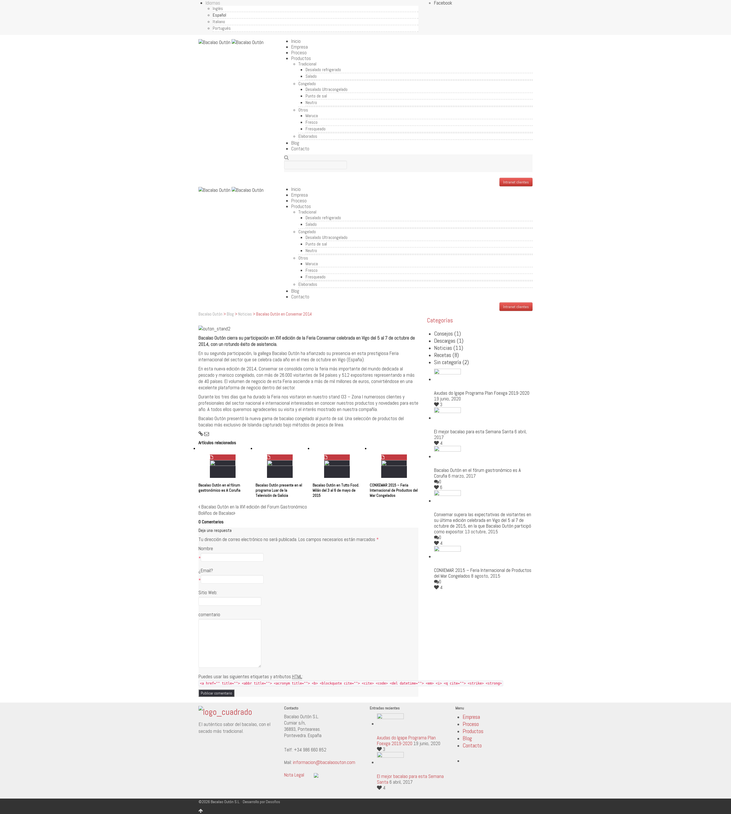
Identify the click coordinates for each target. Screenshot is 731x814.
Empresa (299, 47)
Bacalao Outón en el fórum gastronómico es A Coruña (219, 487)
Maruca (312, 116)
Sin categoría (451, 362)
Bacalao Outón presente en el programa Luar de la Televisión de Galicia (279, 490)
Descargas (448, 340)
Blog (295, 143)
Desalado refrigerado (323, 70)
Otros (303, 110)
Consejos (447, 333)
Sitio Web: (207, 592)
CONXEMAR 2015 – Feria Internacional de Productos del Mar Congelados (394, 490)
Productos (301, 58)
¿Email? (205, 570)
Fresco (312, 122)
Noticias (245, 314)
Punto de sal (316, 96)
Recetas (446, 355)
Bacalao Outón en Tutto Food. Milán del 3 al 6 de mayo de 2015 (336, 490)
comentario (209, 614)
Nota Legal (294, 775)
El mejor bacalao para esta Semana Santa (473, 431)
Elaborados (307, 136)
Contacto (300, 148)
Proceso (299, 52)
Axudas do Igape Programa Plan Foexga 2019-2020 (481, 393)
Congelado (307, 84)
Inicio (296, 41)
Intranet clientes (516, 182)
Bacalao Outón (210, 314)
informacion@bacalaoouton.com (324, 762)
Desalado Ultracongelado (327, 89)
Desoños (273, 801)
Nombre (205, 548)
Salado (311, 76)
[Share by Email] (206, 434)
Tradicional (307, 64)
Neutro (311, 102)
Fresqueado (316, 129)
